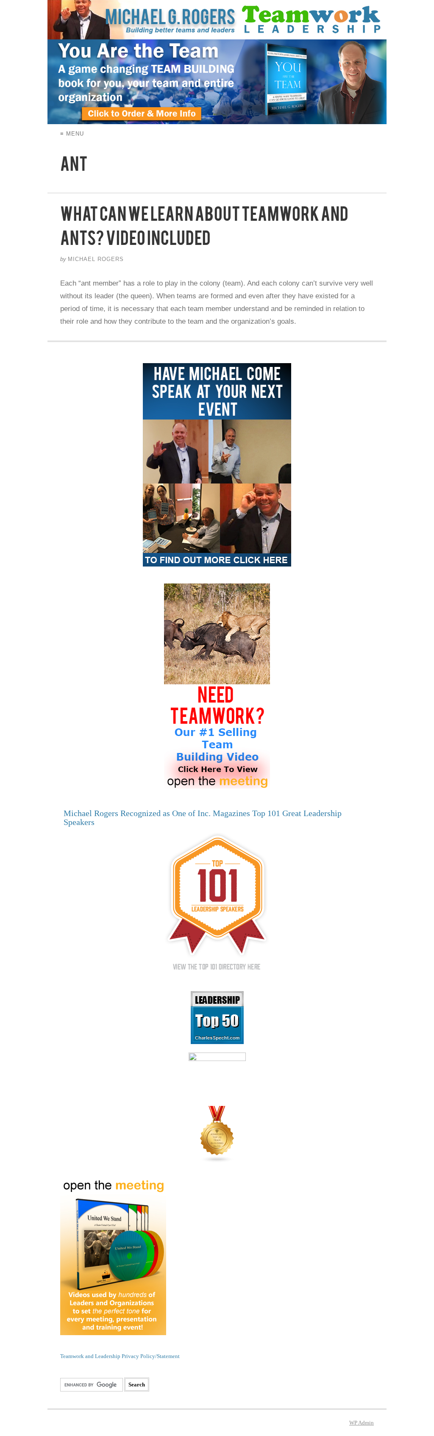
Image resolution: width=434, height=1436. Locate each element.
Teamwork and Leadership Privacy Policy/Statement (120, 1356)
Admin (361, 1422)
